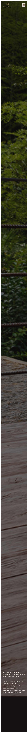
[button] (23, 5)
